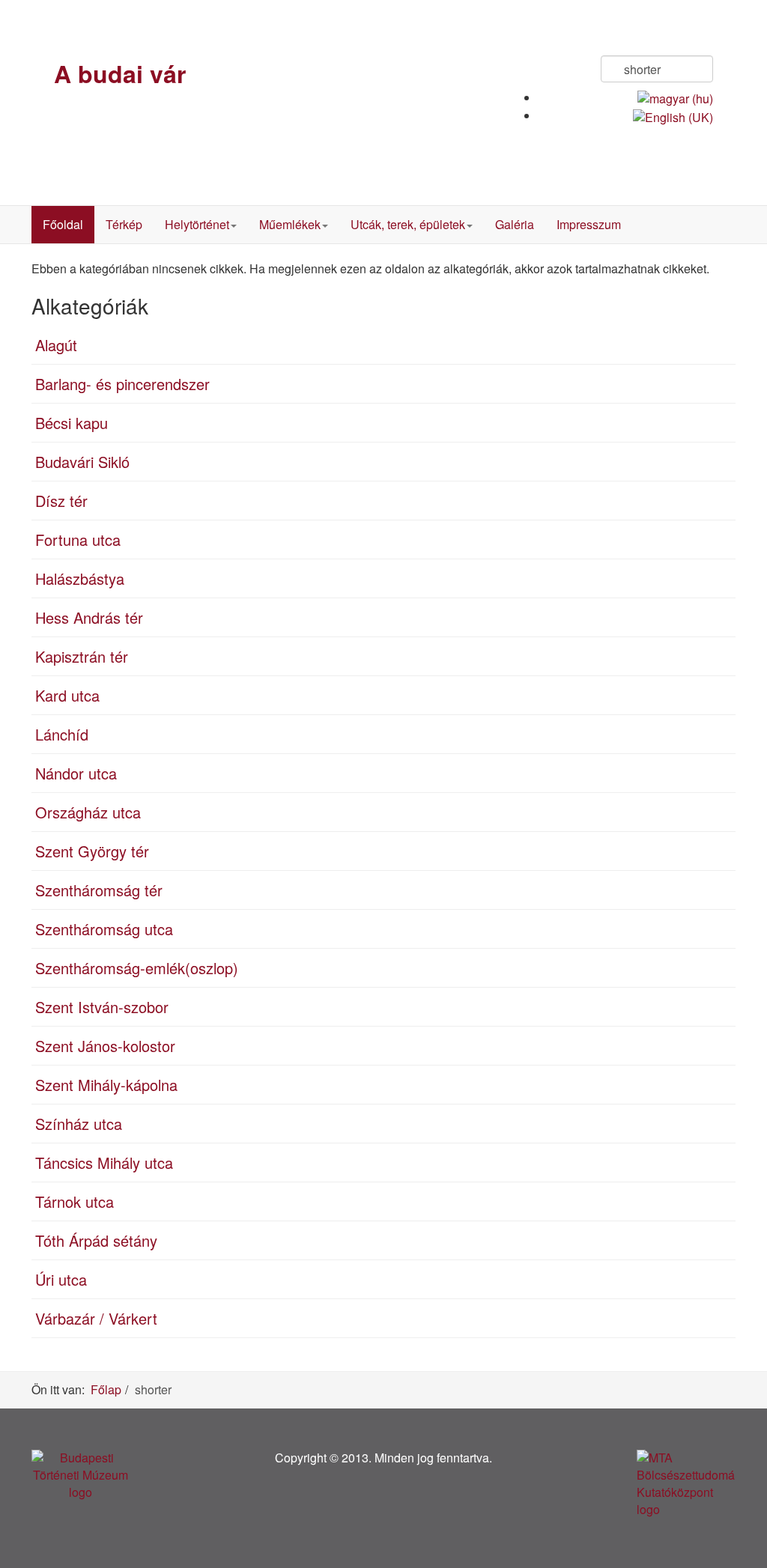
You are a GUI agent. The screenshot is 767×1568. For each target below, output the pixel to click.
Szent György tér (92, 851)
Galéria (514, 224)
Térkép (124, 224)
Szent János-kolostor (105, 1046)
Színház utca (78, 1123)
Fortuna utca (78, 539)
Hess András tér (89, 617)
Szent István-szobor (102, 1007)
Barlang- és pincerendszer (122, 384)
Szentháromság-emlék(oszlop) (136, 968)
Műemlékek (290, 224)
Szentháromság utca (104, 929)
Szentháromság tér (99, 890)
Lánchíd (61, 734)
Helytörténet (197, 224)
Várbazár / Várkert (96, 1318)
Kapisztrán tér (81, 656)
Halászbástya (79, 578)
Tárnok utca (74, 1201)
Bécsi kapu (71, 423)
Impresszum (589, 224)
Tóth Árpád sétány (96, 1240)
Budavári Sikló (82, 461)
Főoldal (63, 224)
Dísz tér (61, 500)
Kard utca (67, 695)
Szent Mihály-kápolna (106, 1085)
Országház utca (88, 812)
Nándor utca (76, 773)
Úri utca (61, 1279)
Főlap (106, 1389)
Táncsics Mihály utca (104, 1162)
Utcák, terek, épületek (408, 224)
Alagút (56, 345)
